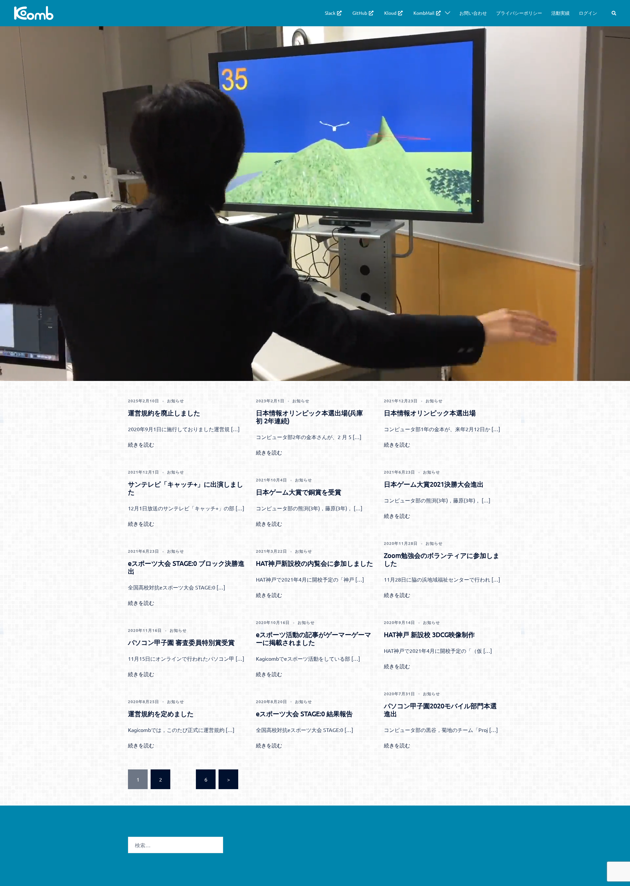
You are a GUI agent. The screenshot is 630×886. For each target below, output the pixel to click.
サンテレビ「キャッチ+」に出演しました (185, 488)
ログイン (588, 13)
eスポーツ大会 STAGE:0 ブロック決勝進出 (186, 567)
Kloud (390, 13)
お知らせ (175, 400)
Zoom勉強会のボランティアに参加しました (441, 559)
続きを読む (141, 444)
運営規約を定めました (161, 713)
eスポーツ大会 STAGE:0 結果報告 (304, 713)
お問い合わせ (473, 13)
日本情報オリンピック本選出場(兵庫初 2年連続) (309, 417)
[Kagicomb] (33, 12)
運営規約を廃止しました (164, 413)
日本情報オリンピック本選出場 (430, 413)
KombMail (423, 13)
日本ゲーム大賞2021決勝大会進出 (434, 484)
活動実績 (560, 13)
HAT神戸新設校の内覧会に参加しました (314, 563)
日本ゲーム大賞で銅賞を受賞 (298, 492)
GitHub (359, 13)
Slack (330, 13)
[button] (614, 13)
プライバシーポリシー (519, 13)
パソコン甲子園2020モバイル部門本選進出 (440, 709)
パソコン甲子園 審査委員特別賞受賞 (181, 642)
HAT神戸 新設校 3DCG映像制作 (429, 634)
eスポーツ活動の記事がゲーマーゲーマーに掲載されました (313, 638)
